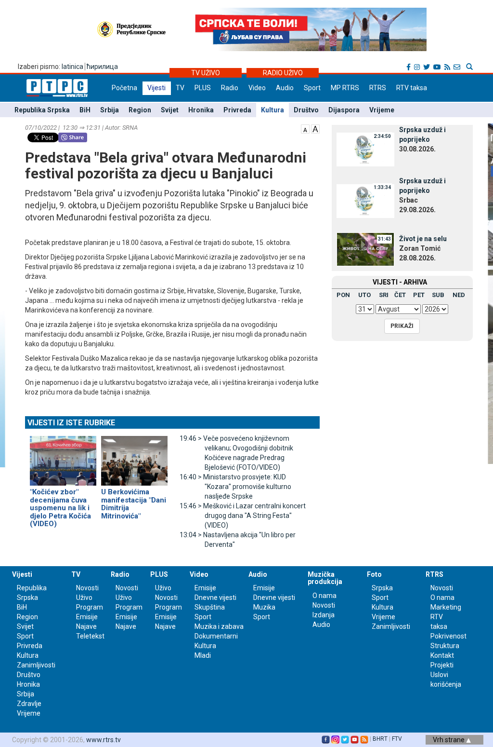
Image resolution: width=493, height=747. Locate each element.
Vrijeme (381, 110)
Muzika (264, 607)
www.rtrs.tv (103, 740)
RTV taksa (411, 88)
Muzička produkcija (325, 577)
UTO (364, 295)
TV (180, 88)
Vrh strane (449, 740)
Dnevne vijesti (215, 597)
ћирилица (102, 66)
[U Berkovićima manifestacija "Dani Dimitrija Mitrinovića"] (134, 457)
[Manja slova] (305, 128)
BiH (85, 110)
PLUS (203, 88)
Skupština (210, 607)
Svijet (170, 110)
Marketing (445, 607)
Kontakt (442, 655)
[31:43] (365, 248)
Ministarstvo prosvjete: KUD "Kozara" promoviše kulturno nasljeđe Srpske (235, 486)
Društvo (306, 110)
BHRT (380, 738)
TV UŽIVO (205, 73)
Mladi (203, 655)
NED (459, 295)
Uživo (84, 597)
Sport (312, 88)
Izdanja (323, 615)
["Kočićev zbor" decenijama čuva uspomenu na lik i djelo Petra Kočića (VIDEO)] (63, 457)
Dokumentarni (216, 636)
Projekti (442, 665)
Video (257, 88)
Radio (229, 88)
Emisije (87, 617)
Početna (124, 88)
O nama (324, 595)
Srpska (382, 588)
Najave (86, 626)
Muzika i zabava (219, 626)
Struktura (444, 646)
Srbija (109, 110)
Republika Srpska (42, 110)
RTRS (377, 88)
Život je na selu (423, 239)
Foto (374, 574)
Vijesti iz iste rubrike (71, 422)
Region (140, 110)
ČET (400, 295)
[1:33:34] (365, 200)
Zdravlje (29, 703)
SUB (438, 295)
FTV (397, 738)
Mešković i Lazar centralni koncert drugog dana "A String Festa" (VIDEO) (243, 515)
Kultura (272, 110)
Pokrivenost (448, 636)
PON (343, 295)
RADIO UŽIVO (283, 73)
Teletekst (90, 636)
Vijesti (156, 88)
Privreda (237, 110)
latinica (72, 66)
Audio (285, 88)
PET (419, 295)
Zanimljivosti (36, 665)
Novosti (87, 588)
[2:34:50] (365, 149)
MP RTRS (345, 88)
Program (89, 607)
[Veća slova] (315, 128)
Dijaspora (344, 110)
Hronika (201, 110)
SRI (384, 295)
